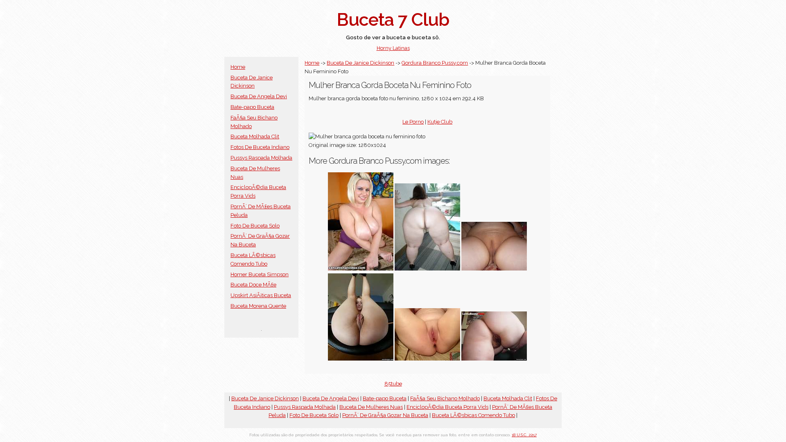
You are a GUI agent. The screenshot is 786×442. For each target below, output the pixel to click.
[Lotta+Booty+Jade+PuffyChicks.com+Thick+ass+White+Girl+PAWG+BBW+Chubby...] (494, 359)
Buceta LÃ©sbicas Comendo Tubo (473, 415)
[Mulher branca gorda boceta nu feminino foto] (427, 359)
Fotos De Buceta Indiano (259, 147)
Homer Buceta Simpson (259, 274)
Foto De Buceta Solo (255, 226)
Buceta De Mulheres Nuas (371, 407)
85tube (393, 384)
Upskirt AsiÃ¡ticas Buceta (260, 295)
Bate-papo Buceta (252, 107)
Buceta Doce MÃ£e (253, 285)
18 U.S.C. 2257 (524, 435)
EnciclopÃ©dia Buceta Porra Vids (447, 407)
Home (237, 67)
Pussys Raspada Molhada (261, 158)
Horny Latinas (393, 48)
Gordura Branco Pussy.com (435, 63)
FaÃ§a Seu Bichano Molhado (445, 398)
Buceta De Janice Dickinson (360, 63)
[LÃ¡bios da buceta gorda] (360, 359)
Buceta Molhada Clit (254, 136)
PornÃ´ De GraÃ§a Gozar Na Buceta (385, 415)
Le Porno (413, 122)
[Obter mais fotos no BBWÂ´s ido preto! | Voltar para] (360, 269)
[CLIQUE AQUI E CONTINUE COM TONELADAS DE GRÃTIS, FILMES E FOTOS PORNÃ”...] (427, 269)
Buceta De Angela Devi (258, 96)
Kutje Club (439, 122)
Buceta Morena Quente (258, 306)
